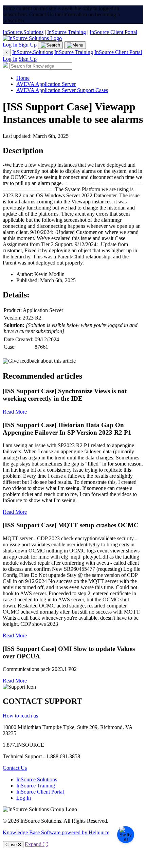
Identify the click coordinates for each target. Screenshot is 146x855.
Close (11, 844)
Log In (10, 45)
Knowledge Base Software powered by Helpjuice (56, 832)
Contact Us (15, 768)
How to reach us (20, 715)
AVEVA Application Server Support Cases (62, 90)
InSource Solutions (36, 779)
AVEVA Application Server (46, 84)
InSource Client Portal (113, 32)
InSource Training (66, 32)
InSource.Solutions (23, 32)
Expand (34, 844)
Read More (15, 412)
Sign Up (28, 45)
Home (23, 78)
